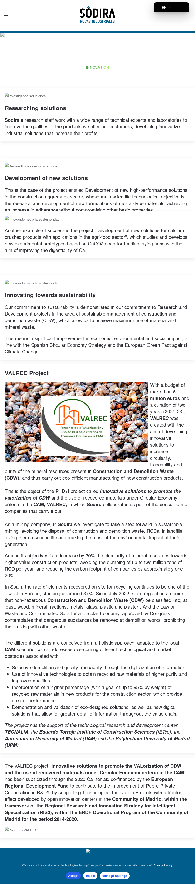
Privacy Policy (162, 865)
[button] (6, 14)
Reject (90, 875)
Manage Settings (114, 875)
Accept (73, 875)
